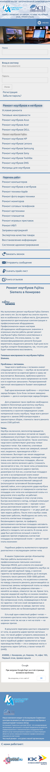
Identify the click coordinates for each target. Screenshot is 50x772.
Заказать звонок (15, 254)
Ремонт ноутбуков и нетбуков (22, 105)
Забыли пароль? (12, 95)
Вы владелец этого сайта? (18, 678)
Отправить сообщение (19, 262)
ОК (41, 678)
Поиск (5, 48)
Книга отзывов (14, 279)
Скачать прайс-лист (17, 271)
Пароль (5, 76)
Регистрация (10, 92)
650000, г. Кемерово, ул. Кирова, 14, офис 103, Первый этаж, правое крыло (25, 16)
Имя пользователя (11, 66)
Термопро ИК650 (9, 565)
